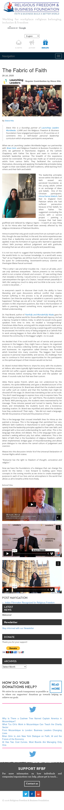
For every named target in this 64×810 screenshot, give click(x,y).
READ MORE (56, 686)
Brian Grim (12, 148)
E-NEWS (18, 48)
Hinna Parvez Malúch (48, 196)
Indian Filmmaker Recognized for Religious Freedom (28, 602)
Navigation (8, 56)
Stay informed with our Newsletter (18, 628)
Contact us (32, 784)
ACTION (32, 48)
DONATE (45, 48)
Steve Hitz (9, 120)
